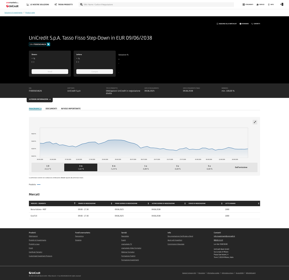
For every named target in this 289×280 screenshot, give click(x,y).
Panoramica (35, 108)
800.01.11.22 (218, 240)
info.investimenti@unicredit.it (224, 236)
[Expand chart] (255, 122)
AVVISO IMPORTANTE (71, 108)
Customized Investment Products (40, 256)
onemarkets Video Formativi (131, 248)
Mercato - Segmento (38, 203)
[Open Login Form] (281, 5)
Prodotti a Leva (34, 244)
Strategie (78, 240)
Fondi (31, 248)
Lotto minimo (230, 203)
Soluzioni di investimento (13, 13)
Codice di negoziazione (197, 203)
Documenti (51, 108)
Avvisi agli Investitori (175, 240)
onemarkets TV (126, 244)
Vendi (50, 71)
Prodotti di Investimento (37, 240)
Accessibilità (240, 273)
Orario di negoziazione (87, 203)
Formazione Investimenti (130, 260)
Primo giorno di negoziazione (126, 203)
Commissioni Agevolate (176, 244)
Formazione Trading (128, 256)
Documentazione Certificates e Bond (180, 236)
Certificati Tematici (35, 252)
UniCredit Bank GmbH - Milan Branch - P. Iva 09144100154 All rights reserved (57, 276)
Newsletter (125, 236)
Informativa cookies (213, 273)
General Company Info (189, 273)
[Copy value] (48, 44)
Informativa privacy (228, 273)
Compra (94, 71)
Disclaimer (201, 273)
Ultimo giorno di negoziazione (163, 203)
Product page (30, 13)
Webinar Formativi (127, 252)
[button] (47, 167)
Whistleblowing (251, 273)
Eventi (123, 240)
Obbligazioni (33, 236)
